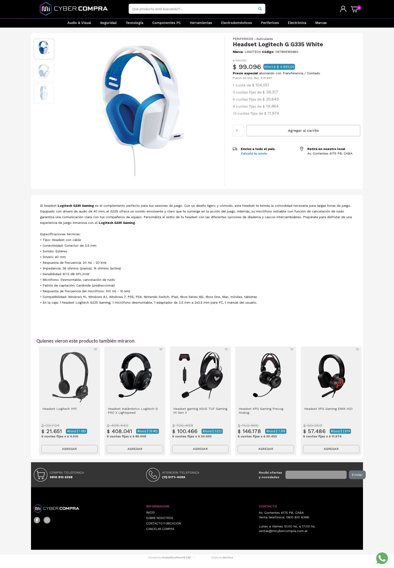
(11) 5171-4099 (173, 477)
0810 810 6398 (61, 477)
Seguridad (108, 23)
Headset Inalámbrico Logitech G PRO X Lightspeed (133, 410)
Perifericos (270, 23)
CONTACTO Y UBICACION (163, 523)
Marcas (321, 23)
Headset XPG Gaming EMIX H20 (328, 409)
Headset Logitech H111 (59, 409)
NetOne (222, 558)
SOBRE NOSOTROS (159, 518)
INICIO (150, 512)
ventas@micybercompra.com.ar (283, 531)
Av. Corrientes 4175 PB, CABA (281, 512)
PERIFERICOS (243, 39)
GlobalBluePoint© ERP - (171, 558)
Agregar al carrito (303, 130)
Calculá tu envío (254, 153)
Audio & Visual (79, 23)
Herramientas (201, 23)
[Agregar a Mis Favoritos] (95, 349)
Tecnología (134, 23)
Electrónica (297, 23)
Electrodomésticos (236, 23)
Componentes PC (166, 23)
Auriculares (264, 39)
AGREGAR (69, 449)
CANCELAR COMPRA (160, 529)
